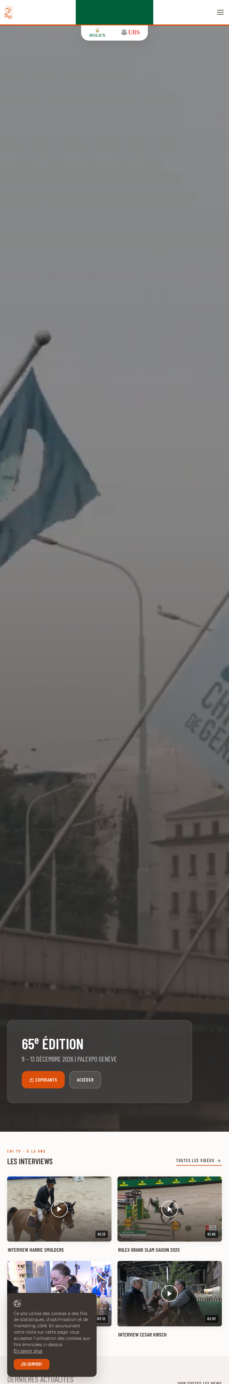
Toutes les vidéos (195, 1160)
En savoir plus (28, 1350)
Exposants (46, 1079)
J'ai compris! (31, 1364)
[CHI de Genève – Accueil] (8, 12)
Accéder (85, 1079)
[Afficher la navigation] (220, 12)
